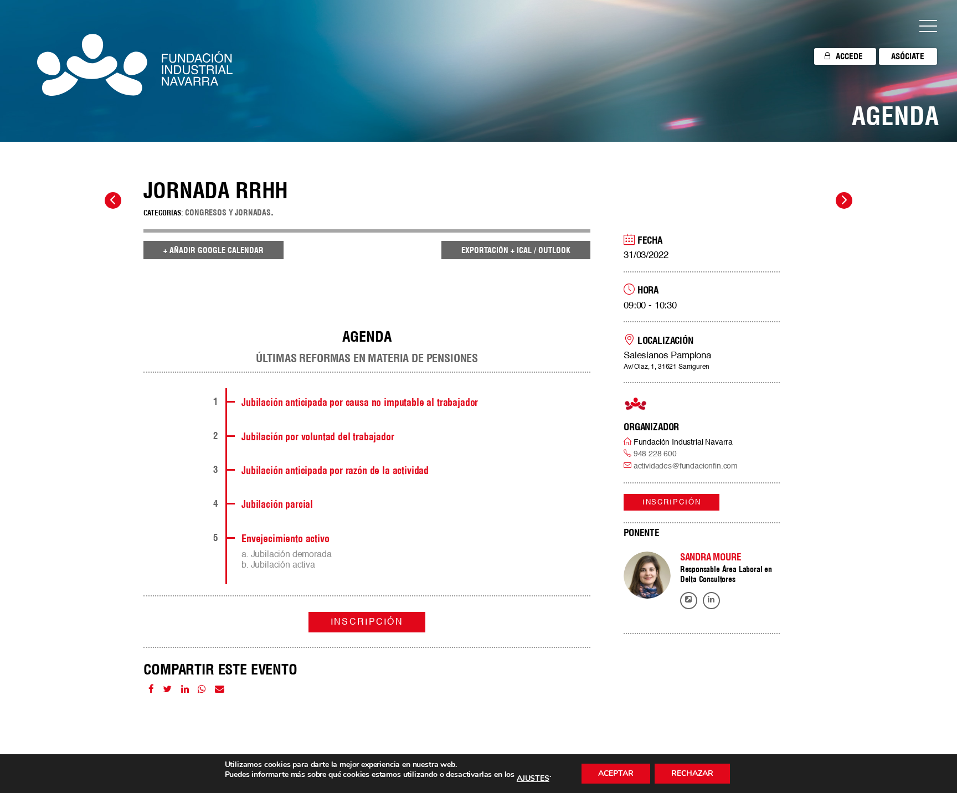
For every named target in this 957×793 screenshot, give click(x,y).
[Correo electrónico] (219, 689)
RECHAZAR (692, 773)
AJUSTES (533, 779)
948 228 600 (655, 454)
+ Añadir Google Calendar (213, 250)
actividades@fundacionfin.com (686, 466)
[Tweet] (167, 689)
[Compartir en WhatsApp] (201, 689)
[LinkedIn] (185, 689)
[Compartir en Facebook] (151, 689)
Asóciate (907, 56)
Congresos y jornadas (228, 213)
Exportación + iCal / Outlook (515, 250)
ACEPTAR (616, 773)
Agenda (895, 115)
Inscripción (671, 502)
